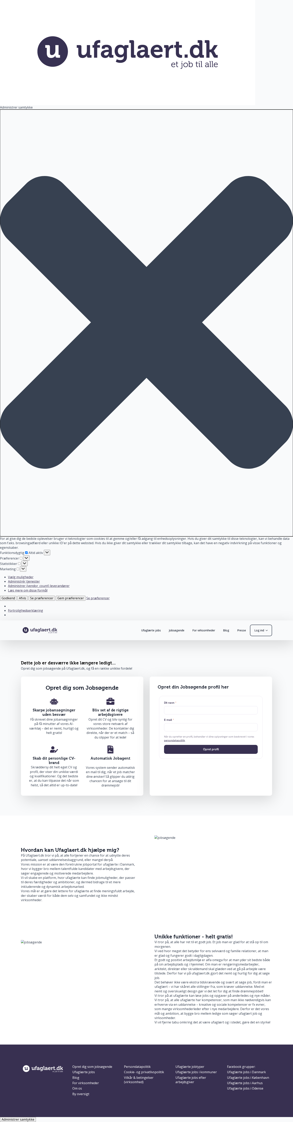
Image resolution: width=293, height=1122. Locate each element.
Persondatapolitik (137, 1066)
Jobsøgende (176, 630)
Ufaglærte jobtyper (189, 1066)
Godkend (8, 598)
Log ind (259, 630)
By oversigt (80, 1094)
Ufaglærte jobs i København (248, 1077)
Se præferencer (41, 598)
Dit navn (170, 702)
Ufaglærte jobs (151, 630)
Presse (241, 630)
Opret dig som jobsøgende (92, 1066)
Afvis (22, 598)
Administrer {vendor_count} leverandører (39, 586)
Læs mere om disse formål (27, 590)
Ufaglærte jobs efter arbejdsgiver (190, 1079)
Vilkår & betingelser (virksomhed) (138, 1079)
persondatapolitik (174, 740)
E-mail (169, 720)
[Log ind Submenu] (268, 630)
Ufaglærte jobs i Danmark (246, 1072)
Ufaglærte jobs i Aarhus (245, 1083)
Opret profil (211, 749)
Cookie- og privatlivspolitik (144, 1072)
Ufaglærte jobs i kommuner (196, 1072)
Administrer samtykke (18, 1119)
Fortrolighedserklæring (25, 610)
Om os (77, 1088)
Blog (226, 630)
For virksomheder (203, 630)
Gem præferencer (70, 598)
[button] (146, 323)
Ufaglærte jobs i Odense (245, 1088)
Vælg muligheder (20, 577)
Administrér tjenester (24, 581)
